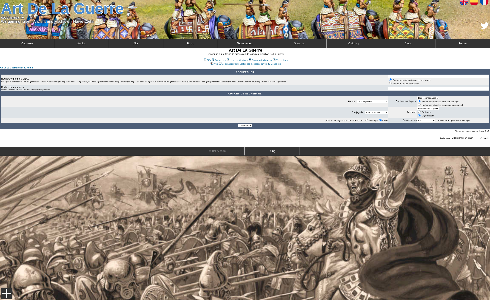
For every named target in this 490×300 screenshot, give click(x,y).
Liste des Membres (239, 60)
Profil (215, 64)
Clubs (408, 43)
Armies (81, 43)
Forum (463, 43)
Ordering (353, 43)
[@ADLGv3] (484, 27)
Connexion (276, 64)
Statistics (299, 43)
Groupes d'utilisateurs (262, 60)
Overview (27, 43)
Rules (190, 43)
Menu (6, 293)
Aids (136, 43)
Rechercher (220, 60)
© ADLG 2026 (217, 151)
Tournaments (245, 43)
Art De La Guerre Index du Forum (16, 68)
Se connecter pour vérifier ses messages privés (244, 64)
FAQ (209, 60)
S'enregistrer (282, 60)
